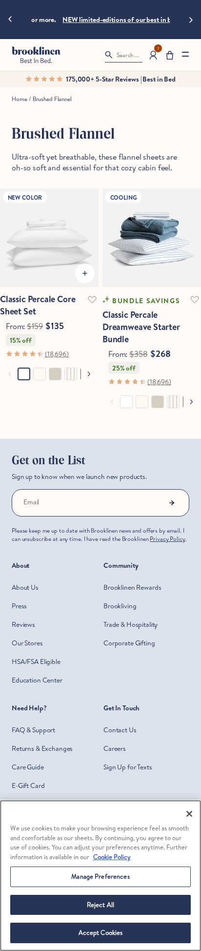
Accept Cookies (101, 932)
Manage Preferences (100, 876)
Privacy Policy (167, 539)
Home (19, 99)
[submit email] (171, 503)
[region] (100, 875)
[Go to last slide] (10, 19)
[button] (170, 54)
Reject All (100, 904)
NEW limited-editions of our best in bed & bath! (131, 19)
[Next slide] (191, 19)
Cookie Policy (112, 856)
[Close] (189, 814)
